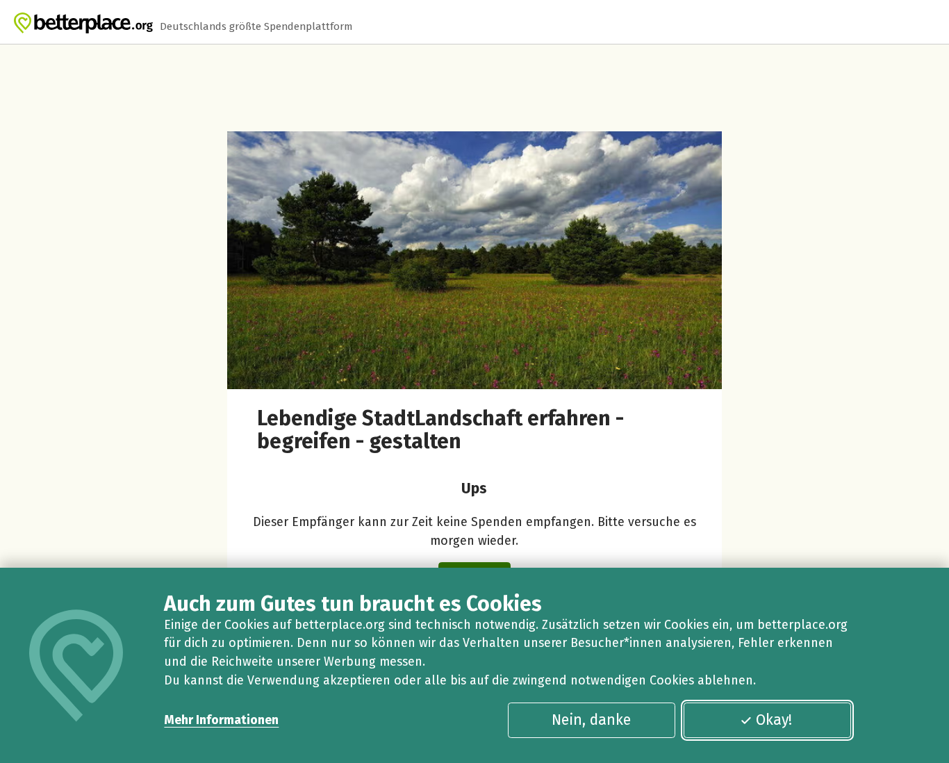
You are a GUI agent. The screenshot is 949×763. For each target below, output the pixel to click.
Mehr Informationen (221, 720)
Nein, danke (591, 720)
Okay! (774, 720)
